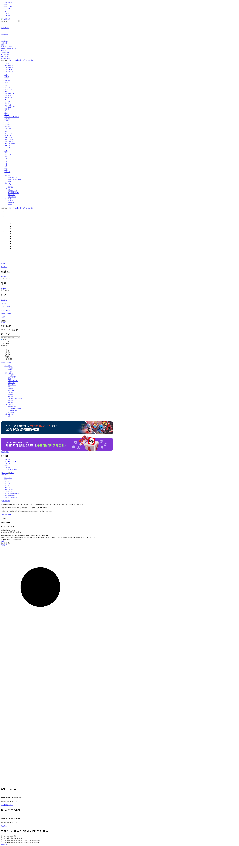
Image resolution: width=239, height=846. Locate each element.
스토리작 (7, 487)
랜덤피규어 (8, 133)
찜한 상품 (4, 545)
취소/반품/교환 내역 (14, 179)
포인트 (10, 187)
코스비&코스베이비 (11, 141)
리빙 (5, 168)
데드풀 (6, 109)
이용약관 (7, 463)
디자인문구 (4, 56)
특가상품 (6, 344)
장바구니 (10, 805)
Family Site (4, 474)
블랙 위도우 (8, 97)
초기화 (3, 322)
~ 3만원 (3, 303)
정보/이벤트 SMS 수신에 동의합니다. (21, 842)
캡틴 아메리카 (9, 93)
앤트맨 (6, 103)
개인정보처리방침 (10, 461)
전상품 (6, 77)
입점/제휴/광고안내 (10, 469)
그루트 (25, 60)
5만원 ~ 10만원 (6, 310)
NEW (2, 45)
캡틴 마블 (7, 95)
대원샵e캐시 (8, 6)
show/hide (4, 267)
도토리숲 (7, 8)
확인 (5, 826)
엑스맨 (6, 115)
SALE (6, 82)
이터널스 (7, 122)
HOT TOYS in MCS (7, 46)
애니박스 (7, 483)
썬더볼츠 (7, 126)
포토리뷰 (13, 48)
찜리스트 (11, 181)
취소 (2, 826)
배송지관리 (12, 197)
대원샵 (6, 4)
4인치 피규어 (8, 139)
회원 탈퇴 (11, 195)
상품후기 (11, 204)
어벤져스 (7, 119)
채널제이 (7, 485)
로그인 (6, 11)
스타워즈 (7, 124)
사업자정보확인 (6, 514)
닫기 (2, 541)
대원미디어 (8, 478)
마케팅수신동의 (13, 193)
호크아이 (7, 101)
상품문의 (11, 202)
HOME (3, 263)
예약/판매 (6, 341)
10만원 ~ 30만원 (6, 313)
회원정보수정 (12, 191)
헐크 (5, 99)
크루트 (25, 208)
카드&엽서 (8, 154)
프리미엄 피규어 (9, 143)
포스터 (6, 153)
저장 (5, 844)
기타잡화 (7, 172)
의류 (5, 164)
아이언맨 (11, 60)
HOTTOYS (6, 278)
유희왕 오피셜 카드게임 (12, 493)
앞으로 (6, 452)
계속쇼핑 (4, 805)
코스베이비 (31, 60)
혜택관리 (7, 183)
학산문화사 (8, 491)
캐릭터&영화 (5, 52)
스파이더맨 (18, 60)
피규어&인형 (5, 54)
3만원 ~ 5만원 (5, 307)
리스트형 (9, 362)
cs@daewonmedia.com (31, 511)
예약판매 (4, 43)
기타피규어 (8, 147)
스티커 (6, 156)
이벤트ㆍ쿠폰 (5, 48)
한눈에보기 (4, 50)
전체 (5, 75)
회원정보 (7, 189)
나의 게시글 (8, 199)
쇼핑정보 (7, 175)
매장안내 (7, 465)
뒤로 (2, 452)
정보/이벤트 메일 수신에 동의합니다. (21, 840)
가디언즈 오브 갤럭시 (11, 117)
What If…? (7, 120)
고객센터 (7, 15)
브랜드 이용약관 (10, 836)
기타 (5, 158)
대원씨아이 (8, 480)
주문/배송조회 (13, 177)
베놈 (5, 113)
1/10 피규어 (8, 137)
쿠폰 (9, 185)
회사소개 (7, 460)
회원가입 (7, 13)
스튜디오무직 (8, 489)
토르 (5, 91)
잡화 (5, 166)
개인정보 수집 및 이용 (12, 838)
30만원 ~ (3, 317)
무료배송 (6, 290)
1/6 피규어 (7, 135)
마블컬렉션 (8, 2)
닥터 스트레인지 (9, 107)
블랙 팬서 (7, 105)
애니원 (6, 481)
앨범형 (3, 362)
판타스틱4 (7, 128)
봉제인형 (7, 145)
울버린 (6, 111)
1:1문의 (10, 200)
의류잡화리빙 (5, 58)
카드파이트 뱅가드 (10, 497)
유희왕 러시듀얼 (9, 495)
